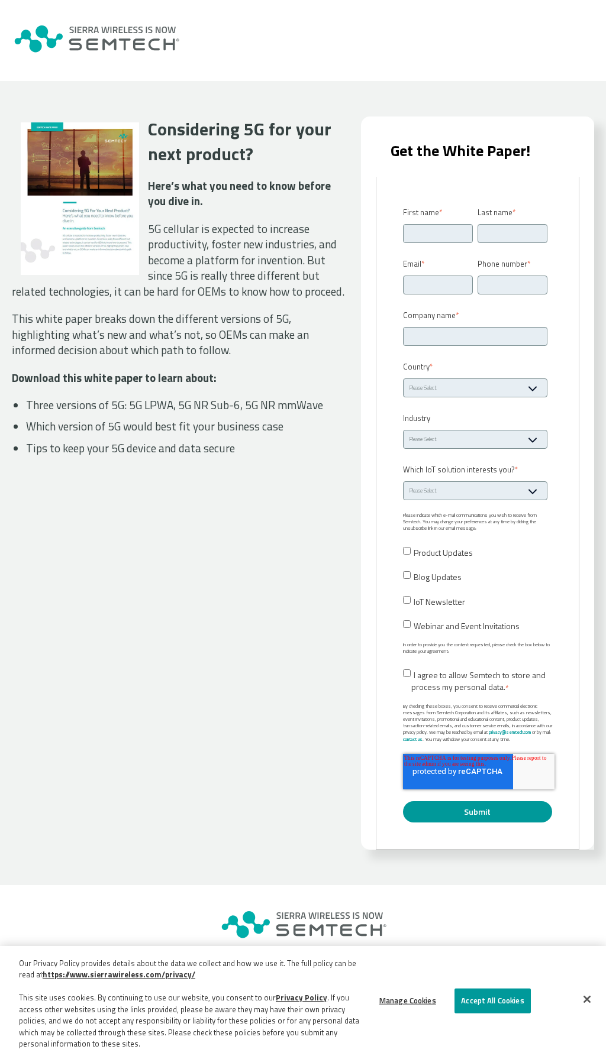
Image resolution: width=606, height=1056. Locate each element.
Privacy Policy (301, 997)
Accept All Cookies (492, 1000)
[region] (303, 1001)
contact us (413, 739)
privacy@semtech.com (510, 732)
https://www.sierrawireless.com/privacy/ (119, 974)
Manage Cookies (407, 1000)
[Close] (587, 999)
